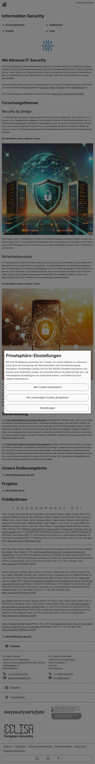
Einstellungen (47, 407)
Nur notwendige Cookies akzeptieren (47, 397)
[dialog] (47, 382)
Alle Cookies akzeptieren (48, 387)
